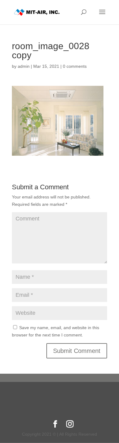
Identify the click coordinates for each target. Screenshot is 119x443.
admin (24, 66)
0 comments (75, 66)
